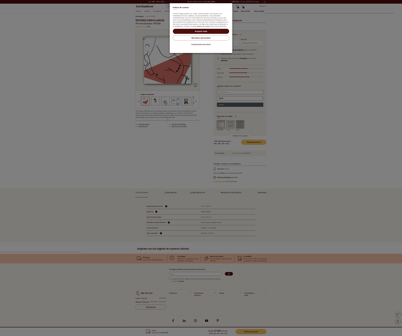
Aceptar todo (201, 31)
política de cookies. (203, 26)
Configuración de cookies (201, 44)
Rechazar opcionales (201, 38)
